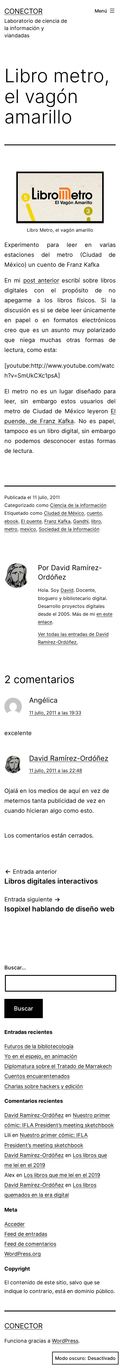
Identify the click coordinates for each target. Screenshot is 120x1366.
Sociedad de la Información (69, 529)
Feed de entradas (25, 1234)
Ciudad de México (64, 513)
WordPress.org (22, 1254)
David (67, 590)
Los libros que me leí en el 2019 (62, 1175)
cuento (94, 513)
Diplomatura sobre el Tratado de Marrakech (58, 1066)
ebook (11, 521)
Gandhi (81, 521)
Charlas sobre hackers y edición (43, 1086)
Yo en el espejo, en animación (40, 1056)
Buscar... (15, 967)
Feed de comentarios (30, 1244)
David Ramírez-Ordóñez (68, 758)
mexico (28, 529)
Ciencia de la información (78, 505)
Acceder (14, 1224)
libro (96, 521)
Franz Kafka (57, 521)
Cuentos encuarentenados (37, 1076)
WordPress (65, 1341)
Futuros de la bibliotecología (38, 1046)
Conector (23, 11)
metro (10, 529)
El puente (31, 521)
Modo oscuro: (70, 1358)
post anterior (41, 280)
